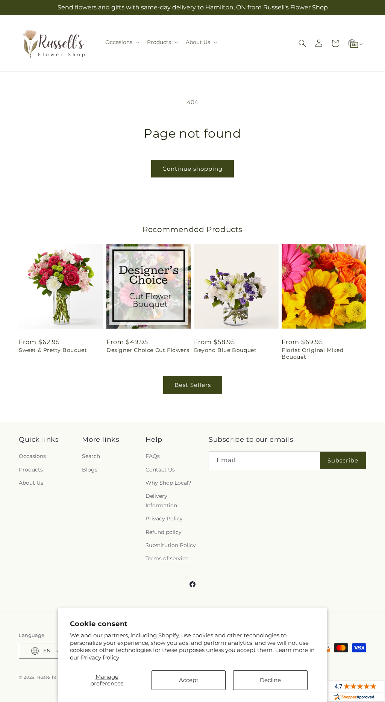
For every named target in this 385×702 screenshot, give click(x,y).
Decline (270, 680)
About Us (31, 482)
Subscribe (342, 460)
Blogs (89, 469)
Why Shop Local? (168, 482)
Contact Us (160, 469)
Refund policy (164, 532)
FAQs (153, 456)
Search (91, 456)
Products (31, 469)
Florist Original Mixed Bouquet (312, 353)
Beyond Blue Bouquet (225, 350)
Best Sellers (192, 384)
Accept (189, 680)
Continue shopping (192, 168)
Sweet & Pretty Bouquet (53, 350)
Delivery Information (161, 501)
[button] (121, 42)
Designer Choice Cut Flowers (147, 350)
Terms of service (167, 558)
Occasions (32, 456)
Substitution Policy (171, 545)
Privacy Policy (100, 657)
